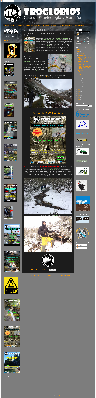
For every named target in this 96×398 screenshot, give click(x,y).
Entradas (80, 245)
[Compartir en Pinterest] (55, 270)
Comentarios (81, 247)
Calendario (46, 25)
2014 (78, 97)
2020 (78, 49)
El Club (13, 25)
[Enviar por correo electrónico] (49, 270)
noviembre (82, 55)
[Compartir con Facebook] (53, 270)
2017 (78, 91)
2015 (78, 95)
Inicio (50, 275)
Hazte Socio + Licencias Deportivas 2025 (29, 25)
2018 (78, 89)
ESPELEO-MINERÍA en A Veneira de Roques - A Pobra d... (84, 63)
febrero (81, 84)
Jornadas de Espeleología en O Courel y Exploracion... (84, 58)
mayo (80, 78)
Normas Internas (79, 25)
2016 (78, 93)
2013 (78, 99)
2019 (78, 51)
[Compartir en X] (52, 270)
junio (80, 76)
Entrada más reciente (31, 275)
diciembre (81, 53)
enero (80, 86)
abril (80, 80)
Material (53, 25)
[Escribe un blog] (51, 270)
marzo (80, 82)
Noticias (6, 25)
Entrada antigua (66, 275)
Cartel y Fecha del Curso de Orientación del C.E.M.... (84, 67)
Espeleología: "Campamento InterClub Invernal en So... (84, 72)
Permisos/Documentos (65, 25)
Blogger (59, 395)
